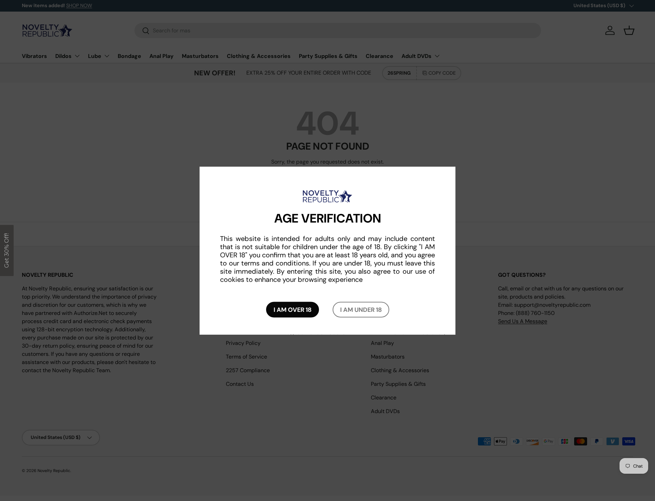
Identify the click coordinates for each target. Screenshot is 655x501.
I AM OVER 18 (292, 310)
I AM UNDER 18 (361, 310)
